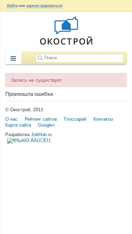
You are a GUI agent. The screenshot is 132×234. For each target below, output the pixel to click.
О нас (11, 119)
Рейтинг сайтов (41, 119)
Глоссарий (75, 119)
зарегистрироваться (44, 6)
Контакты (103, 119)
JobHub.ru (41, 134)
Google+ (46, 125)
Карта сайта (18, 125)
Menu (13, 59)
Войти (12, 6)
